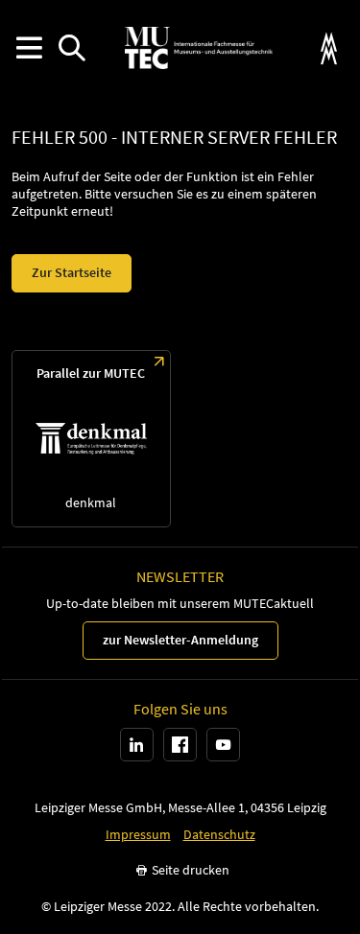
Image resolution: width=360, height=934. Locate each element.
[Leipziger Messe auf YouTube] (223, 744)
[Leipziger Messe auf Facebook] (180, 744)
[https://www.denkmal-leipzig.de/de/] (91, 438)
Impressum (138, 835)
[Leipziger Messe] (328, 48)
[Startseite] (198, 48)
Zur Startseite (71, 272)
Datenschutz (219, 835)
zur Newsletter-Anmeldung (180, 639)
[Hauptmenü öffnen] (28, 48)
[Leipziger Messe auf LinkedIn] (137, 744)
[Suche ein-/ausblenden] (71, 48)
